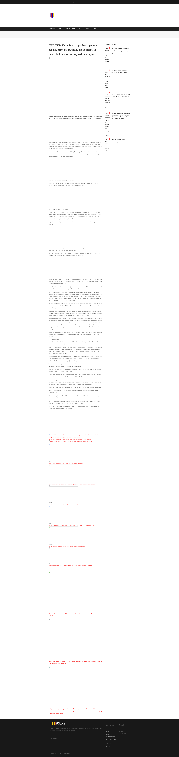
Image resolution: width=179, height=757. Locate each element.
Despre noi (109, 731)
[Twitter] (50, 735)
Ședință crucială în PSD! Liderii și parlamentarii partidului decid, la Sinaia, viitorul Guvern (72, 484)
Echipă (108, 746)
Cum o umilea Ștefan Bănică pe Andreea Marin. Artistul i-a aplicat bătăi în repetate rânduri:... (73, 565)
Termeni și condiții (111, 740)
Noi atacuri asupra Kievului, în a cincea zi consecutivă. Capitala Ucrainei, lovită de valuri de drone (120, 72)
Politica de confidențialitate (110, 735)
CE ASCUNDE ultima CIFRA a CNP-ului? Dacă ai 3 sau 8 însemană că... (66, 463)
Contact (108, 743)
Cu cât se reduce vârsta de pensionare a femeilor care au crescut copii (119, 141)
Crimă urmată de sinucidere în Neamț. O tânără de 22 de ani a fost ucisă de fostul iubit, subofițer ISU (121, 94)
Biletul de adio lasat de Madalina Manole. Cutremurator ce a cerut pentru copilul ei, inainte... (73, 525)
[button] (129, 28)
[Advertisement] (103, 15)
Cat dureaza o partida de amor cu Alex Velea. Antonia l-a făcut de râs (67, 546)
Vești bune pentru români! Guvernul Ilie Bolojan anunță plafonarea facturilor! (69, 505)
